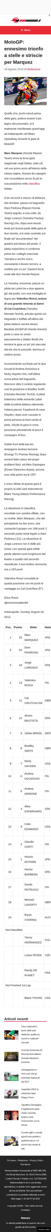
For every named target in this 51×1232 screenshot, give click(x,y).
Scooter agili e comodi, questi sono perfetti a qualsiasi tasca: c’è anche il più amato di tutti (31, 1140)
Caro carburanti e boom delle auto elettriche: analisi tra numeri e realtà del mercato (30, 1034)
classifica (34, 183)
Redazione (23, 1160)
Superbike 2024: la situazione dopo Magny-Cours (29, 1093)
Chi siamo (11, 1160)
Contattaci (25, 1210)
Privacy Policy (36, 1160)
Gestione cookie (43, 1229)
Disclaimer (25, 1164)
